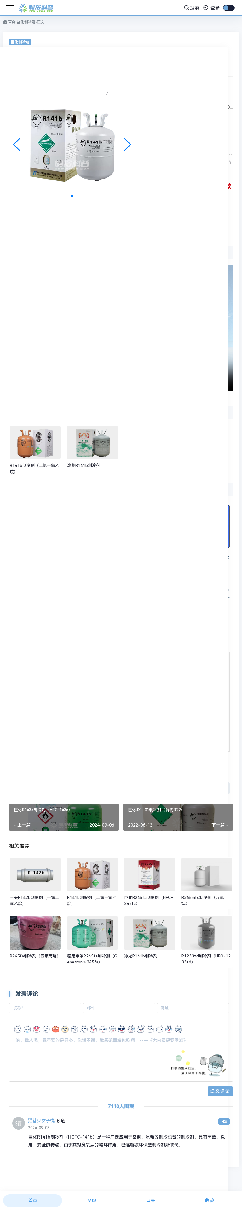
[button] (127, 145)
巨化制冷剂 (26, 22)
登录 (214, 7)
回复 (224, 1121)
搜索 (194, 7)
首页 (11, 22)
